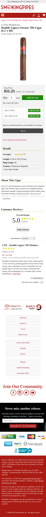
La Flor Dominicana (14, 20)
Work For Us (23, 335)
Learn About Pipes (23, 343)
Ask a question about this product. (15, 140)
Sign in (23, 131)
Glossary (23, 348)
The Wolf (8, 255)
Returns (23, 362)
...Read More (16, 274)
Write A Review (23, 230)
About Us (23, 323)
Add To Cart (33, 97)
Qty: (5, 97)
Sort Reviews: (16, 238)
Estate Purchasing (23, 368)
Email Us (7, 309)
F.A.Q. (23, 329)
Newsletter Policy (23, 373)
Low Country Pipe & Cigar (31, 478)
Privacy (23, 354)
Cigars (3, 20)
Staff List (23, 318)
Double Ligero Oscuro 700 (32, 20)
